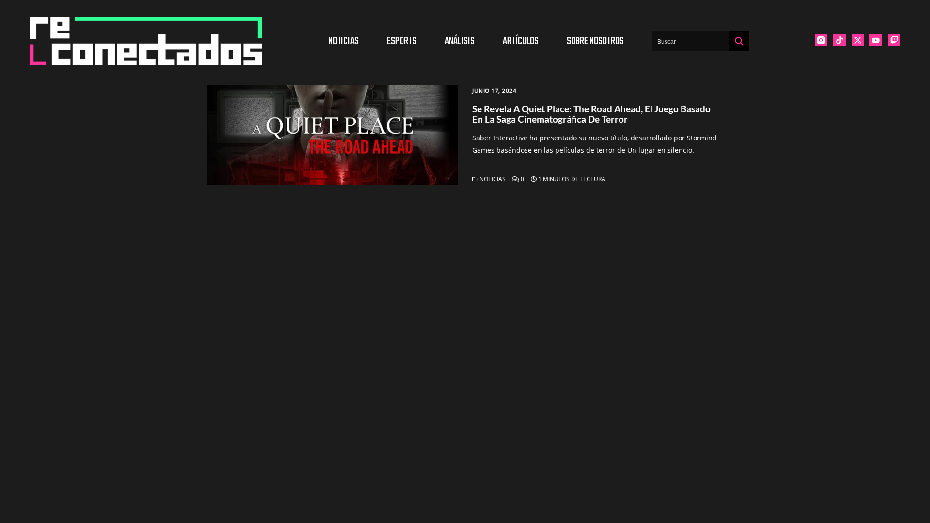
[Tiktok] (839, 40)
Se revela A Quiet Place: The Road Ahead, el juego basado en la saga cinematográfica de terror (591, 113)
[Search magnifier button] (739, 41)
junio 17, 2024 (494, 91)
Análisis (460, 41)
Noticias (343, 41)
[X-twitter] (858, 40)
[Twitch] (894, 40)
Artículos (521, 41)
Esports (402, 41)
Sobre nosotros (595, 41)
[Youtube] (875, 40)
